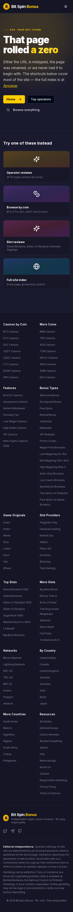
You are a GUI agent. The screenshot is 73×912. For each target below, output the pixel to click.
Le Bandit (8, 628)
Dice (6, 542)
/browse (10, 86)
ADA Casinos (47, 344)
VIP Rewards (47, 434)
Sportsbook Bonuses (52, 486)
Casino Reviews (49, 734)
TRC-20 (8, 677)
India (42, 690)
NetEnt (44, 542)
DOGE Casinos (12, 370)
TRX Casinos (47, 338)
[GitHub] (20, 831)
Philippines (9, 760)
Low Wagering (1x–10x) (53, 453)
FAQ (42, 754)
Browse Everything (51, 741)
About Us (45, 767)
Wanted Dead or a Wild (16, 621)
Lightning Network (14, 664)
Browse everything (26, 110)
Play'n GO (45, 548)
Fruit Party (46, 633)
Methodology (48, 760)
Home (10, 99)
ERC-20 (7, 670)
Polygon (8, 697)
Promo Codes (48, 440)
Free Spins (46, 408)
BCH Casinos (47, 377)
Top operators (41, 99)
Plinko (7, 529)
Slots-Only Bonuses (52, 473)
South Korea (10, 721)
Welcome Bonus (49, 395)
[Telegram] (13, 831)
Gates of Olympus (14, 608)
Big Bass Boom (49, 589)
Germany (45, 683)
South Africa (10, 747)
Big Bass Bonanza (14, 635)
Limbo (7, 548)
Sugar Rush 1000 (13, 615)
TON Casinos (48, 351)
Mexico (7, 728)
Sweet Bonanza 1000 (15, 589)
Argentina (9, 734)
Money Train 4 (48, 595)
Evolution (45, 555)
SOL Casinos (11, 344)
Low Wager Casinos (15, 421)
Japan (43, 703)
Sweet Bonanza (12, 595)
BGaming (45, 561)
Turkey (7, 754)
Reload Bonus (48, 414)
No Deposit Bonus (50, 401)
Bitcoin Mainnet (12, 657)
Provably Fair (11, 414)
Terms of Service (50, 793)
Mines (7, 535)
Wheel (7, 568)
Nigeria (7, 741)
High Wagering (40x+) (53, 467)
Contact (44, 773)
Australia (45, 677)
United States (48, 657)
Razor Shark (47, 626)
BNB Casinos (47, 331)
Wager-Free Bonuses (52, 447)
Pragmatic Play (48, 522)
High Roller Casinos (15, 427)
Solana (7, 690)
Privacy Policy (48, 786)
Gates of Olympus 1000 (17, 602)
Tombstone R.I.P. (50, 639)
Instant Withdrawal (14, 408)
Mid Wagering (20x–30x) (54, 460)
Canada (44, 664)
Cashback (46, 421)
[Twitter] (5, 831)
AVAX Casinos (48, 364)
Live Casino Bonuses (52, 480)
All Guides (46, 721)
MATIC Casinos (49, 357)
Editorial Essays (49, 728)
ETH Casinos (11, 338)
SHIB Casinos (48, 370)
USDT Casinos (12, 351)
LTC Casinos (10, 364)
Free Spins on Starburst (54, 493)
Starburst (45, 620)
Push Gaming (47, 568)
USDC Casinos (12, 357)
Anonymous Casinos (15, 401)
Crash (6, 522)
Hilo (5, 561)
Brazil (43, 697)
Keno (6, 555)
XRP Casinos (10, 377)
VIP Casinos (10, 434)
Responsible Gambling (53, 780)
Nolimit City (46, 535)
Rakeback (46, 427)
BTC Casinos (11, 331)
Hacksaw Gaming (50, 529)
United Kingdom (49, 670)
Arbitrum (8, 703)
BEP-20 (7, 683)
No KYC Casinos (13, 395)
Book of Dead (48, 602)
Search (44, 747)
